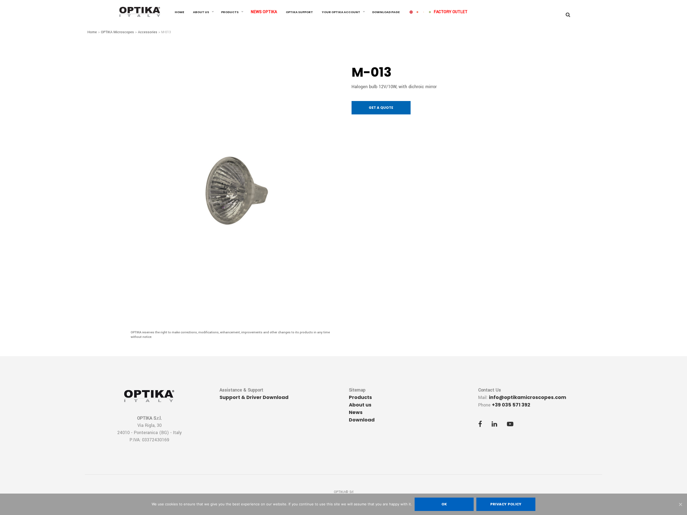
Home (179, 12)
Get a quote (381, 107)
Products (230, 12)
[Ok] (680, 504)
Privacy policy (506, 504)
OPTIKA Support (299, 12)
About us (201, 12)
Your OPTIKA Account (341, 12)
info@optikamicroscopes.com (527, 397)
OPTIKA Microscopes (117, 32)
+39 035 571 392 (511, 404)
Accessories (147, 32)
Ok (444, 504)
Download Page (386, 12)
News (356, 412)
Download (362, 419)
